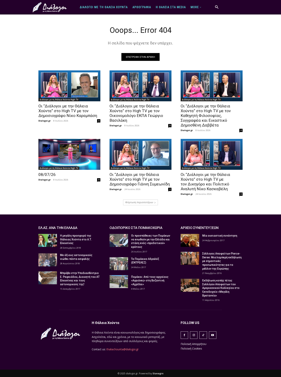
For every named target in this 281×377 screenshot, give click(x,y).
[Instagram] (193, 335)
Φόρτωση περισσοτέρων (139, 202)
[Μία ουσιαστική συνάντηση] (190, 240)
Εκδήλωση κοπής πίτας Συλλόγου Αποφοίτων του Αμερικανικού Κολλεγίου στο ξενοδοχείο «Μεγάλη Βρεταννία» (221, 288)
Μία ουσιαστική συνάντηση (219, 235)
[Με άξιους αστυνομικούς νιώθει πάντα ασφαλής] (47, 259)
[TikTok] (203, 335)
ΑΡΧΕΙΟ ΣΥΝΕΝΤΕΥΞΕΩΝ (199, 228)
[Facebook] (184, 335)
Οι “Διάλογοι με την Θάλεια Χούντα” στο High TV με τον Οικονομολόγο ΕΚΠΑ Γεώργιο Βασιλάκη (136, 113)
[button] (216, 7)
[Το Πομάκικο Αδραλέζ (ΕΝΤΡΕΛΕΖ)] (119, 263)
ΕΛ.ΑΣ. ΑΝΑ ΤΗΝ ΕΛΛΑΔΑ (57, 228)
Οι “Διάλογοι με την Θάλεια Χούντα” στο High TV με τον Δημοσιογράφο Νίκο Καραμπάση (67, 111)
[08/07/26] (69, 154)
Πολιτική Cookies (191, 348)
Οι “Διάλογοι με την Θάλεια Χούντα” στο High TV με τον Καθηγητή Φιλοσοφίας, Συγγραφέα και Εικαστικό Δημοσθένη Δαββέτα (206, 115)
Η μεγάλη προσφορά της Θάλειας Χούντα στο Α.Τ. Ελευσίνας (76, 239)
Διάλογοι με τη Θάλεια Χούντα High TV (59, 99)
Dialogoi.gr (44, 120)
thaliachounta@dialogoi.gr (122, 349)
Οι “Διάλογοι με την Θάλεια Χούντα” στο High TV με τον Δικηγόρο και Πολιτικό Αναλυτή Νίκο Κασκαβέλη (205, 181)
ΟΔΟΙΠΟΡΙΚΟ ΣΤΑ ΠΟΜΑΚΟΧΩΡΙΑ (136, 228)
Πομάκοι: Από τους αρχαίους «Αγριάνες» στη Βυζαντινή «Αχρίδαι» (149, 280)
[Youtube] (212, 335)
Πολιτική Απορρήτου (193, 344)
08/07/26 (47, 174)
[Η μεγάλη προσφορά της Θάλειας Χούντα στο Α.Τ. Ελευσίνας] (47, 240)
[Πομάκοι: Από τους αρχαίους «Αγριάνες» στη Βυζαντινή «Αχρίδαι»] (119, 281)
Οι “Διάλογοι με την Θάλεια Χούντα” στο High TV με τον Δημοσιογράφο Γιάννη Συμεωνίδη (140, 179)
